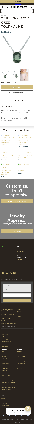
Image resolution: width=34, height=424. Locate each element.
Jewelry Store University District (8, 387)
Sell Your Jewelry (20, 354)
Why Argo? (3, 398)
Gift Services (19, 368)
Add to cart (17, 87)
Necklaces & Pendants (6, 358)
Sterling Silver (5, 361)
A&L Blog (19, 309)
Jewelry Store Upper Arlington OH (9, 380)
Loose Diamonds (5, 346)
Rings (3, 351)
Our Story (3, 400)
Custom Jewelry (5, 368)
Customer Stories (4, 403)
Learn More (17, 231)
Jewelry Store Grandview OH (7, 392)
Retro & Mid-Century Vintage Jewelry (8, 323)
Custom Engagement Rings (7, 336)
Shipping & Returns (5, 405)
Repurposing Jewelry (21, 358)
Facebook (19, 311)
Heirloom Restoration (21, 356)
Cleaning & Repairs (21, 363)
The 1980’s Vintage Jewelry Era (7, 320)
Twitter (18, 314)
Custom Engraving (21, 361)
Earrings (3, 354)
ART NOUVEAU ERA (5, 318)
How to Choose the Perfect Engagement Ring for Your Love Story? (7, 315)
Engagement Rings (5, 332)
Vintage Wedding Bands (6, 341)
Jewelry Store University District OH (9, 384)
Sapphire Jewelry (5, 377)
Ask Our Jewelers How (17, 201)
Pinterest (19, 316)
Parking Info (20, 259)
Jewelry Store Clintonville (7, 389)
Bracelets (4, 356)
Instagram (19, 318)
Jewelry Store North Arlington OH (8, 382)
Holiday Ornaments (6, 375)
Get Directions (20, 251)
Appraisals (19, 351)
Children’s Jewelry (5, 363)
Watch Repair (20, 365)
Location (3, 408)
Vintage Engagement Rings (7, 339)
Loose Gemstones (5, 365)
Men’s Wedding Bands (6, 334)
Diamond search (5, 370)
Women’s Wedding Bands (7, 343)
